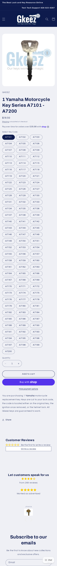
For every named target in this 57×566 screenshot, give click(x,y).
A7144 (22, 228)
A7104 (8, 144)
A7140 (8, 221)
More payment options (28, 389)
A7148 (36, 234)
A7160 (36, 260)
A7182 (8, 312)
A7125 (8, 189)
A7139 (36, 215)
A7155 (8, 254)
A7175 (36, 293)
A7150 (22, 241)
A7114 (22, 163)
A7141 (22, 221)
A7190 (36, 325)
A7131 (8, 202)
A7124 (36, 183)
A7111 (22, 156)
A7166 (36, 273)
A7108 (22, 150)
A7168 (22, 280)
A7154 (36, 247)
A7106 (36, 144)
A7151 (36, 241)
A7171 (22, 286)
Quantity (6, 358)
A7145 (36, 228)
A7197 (8, 345)
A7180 (22, 306)
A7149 (8, 241)
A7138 (22, 215)
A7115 (36, 163)
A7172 (36, 286)
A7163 (36, 267)
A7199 (36, 345)
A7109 (36, 150)
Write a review (28, 449)
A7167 (8, 280)
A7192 (22, 332)
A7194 (8, 338)
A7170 (8, 286)
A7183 (22, 312)
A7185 (8, 319)
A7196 (36, 338)
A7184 (36, 312)
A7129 (22, 195)
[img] (28, 479)
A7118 (36, 170)
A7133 (36, 202)
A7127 (36, 189)
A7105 (22, 144)
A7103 (36, 137)
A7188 (8, 325)
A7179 (8, 306)
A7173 (8, 293)
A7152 (8, 247)
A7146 (8, 234)
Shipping (5, 121)
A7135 (22, 209)
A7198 (22, 345)
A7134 (8, 209)
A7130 (36, 195)
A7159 (22, 260)
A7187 (36, 319)
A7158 (8, 260)
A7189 (22, 325)
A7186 (22, 319)
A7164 (8, 273)
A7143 (8, 228)
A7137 (8, 215)
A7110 (8, 156)
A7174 (22, 293)
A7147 (22, 234)
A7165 (22, 273)
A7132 (22, 202)
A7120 (22, 176)
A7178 (36, 299)
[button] (3, 19)
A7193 (36, 332)
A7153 (22, 247)
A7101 (8, 137)
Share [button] (8, 420)
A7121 (36, 176)
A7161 (8, 267)
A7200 (8, 351)
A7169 (36, 280)
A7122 (8, 183)
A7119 (8, 176)
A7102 (22, 137)
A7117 (22, 170)
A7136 (36, 209)
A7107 (8, 150)
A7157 (36, 254)
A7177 (22, 299)
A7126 (22, 189)
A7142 (36, 221)
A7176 (8, 299)
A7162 (22, 267)
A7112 (36, 156)
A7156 (22, 254)
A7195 (22, 338)
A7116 (8, 170)
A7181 (36, 306)
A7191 (8, 332)
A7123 (22, 183)
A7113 (8, 163)
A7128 (8, 195)
